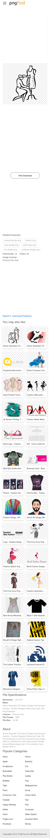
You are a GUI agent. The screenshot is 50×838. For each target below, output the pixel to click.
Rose (5, 790)
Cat (26, 766)
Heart (5, 756)
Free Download (25, 175)
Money (28, 823)
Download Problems (22, 315)
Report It (7, 315)
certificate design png (31, 249)
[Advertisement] (25, 38)
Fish (27, 804)
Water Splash (31, 814)
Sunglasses (8, 766)
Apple (5, 761)
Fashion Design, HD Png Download (18, 517)
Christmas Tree (9, 795)
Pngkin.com (8, 818)
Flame (28, 756)
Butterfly (28, 761)
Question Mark (31, 818)
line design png (10, 249)
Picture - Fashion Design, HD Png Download (22, 493)
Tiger (5, 785)
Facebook (7, 823)
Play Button (8, 775)
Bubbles (6, 780)
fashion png (31, 240)
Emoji (27, 790)
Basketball (7, 771)
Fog (26, 780)
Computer (29, 809)
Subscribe (29, 771)
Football (6, 799)
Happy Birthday (9, 804)
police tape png (29, 245)
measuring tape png (12, 240)
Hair (27, 799)
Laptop (28, 775)
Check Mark (30, 795)
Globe (5, 809)
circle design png (11, 245)
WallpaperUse (31, 785)
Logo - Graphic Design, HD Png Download (21, 542)
